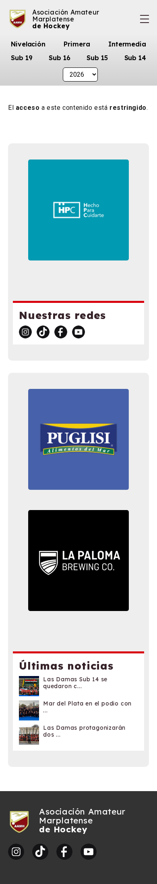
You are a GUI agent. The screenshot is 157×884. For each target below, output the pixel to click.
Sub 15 (97, 58)
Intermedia (127, 44)
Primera (77, 44)
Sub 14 (135, 58)
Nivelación (28, 44)
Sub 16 (59, 58)
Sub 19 (21, 58)
